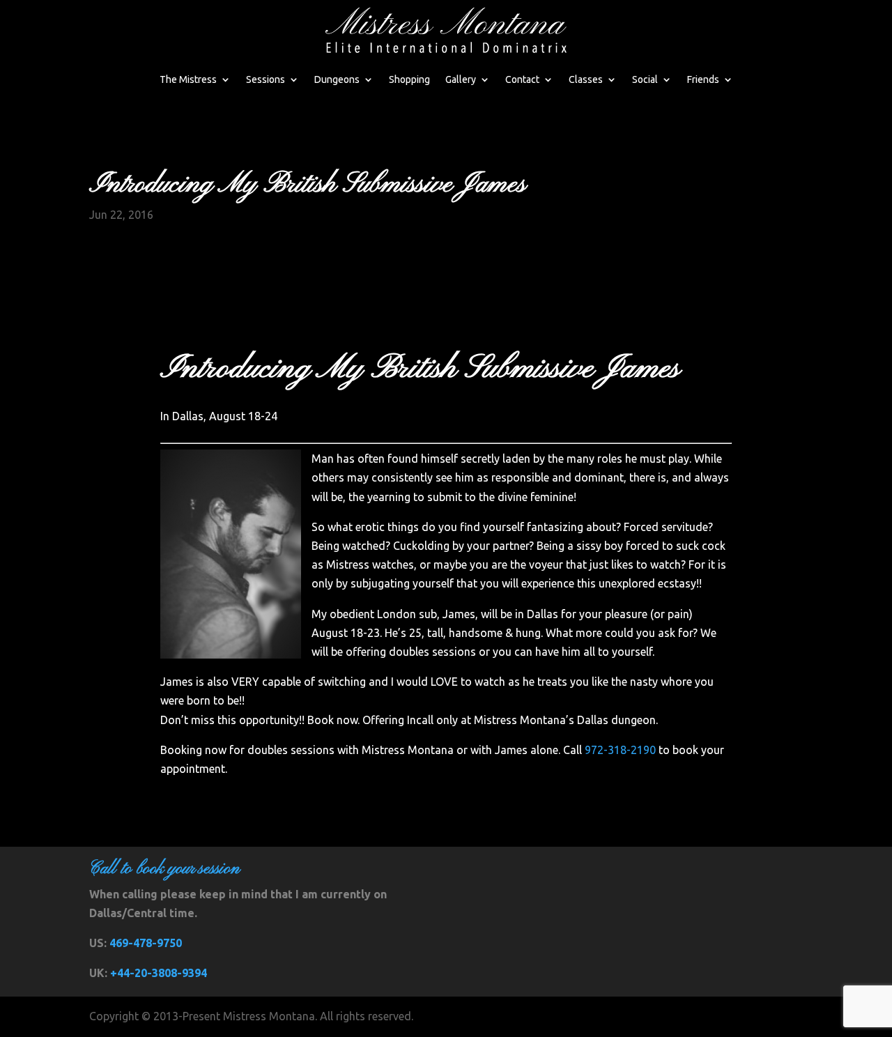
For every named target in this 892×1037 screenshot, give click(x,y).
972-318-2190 (620, 750)
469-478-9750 (145, 943)
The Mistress (188, 79)
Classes (586, 79)
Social (645, 79)
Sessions (265, 79)
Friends (703, 79)
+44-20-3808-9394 (158, 973)
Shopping (409, 79)
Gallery (460, 79)
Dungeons (337, 79)
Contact (522, 79)
